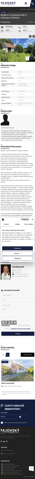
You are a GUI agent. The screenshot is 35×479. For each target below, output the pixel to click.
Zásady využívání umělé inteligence (13, 474)
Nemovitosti (30, 9)
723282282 (18, 272)
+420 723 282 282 (8, 450)
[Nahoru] (31, 468)
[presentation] (3, 355)
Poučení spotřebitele (9, 464)
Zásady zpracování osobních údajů (13, 470)
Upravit (16, 253)
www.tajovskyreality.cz (21, 276)
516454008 (18, 270)
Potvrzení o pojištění (8, 469)
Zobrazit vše (27, 355)
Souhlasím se (7, 328)
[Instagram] (6, 441)
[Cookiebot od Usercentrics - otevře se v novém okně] (22, 219)
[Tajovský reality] (8, 3)
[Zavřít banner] (32, 219)
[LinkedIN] (4, 441)
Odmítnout (17, 258)
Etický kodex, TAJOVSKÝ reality (11, 465)
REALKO (32, 476)
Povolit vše (17, 248)
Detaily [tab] (17, 224)
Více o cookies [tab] (28, 224)
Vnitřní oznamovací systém (10, 472)
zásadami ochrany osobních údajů (20, 328)
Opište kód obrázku (24, 325)
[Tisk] (30, 36)
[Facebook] (1, 441)
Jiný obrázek (5, 325)
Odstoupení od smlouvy (9, 467)
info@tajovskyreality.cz (22, 274)
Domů (24, 9)
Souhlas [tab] (6, 224)
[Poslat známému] (33, 36)
